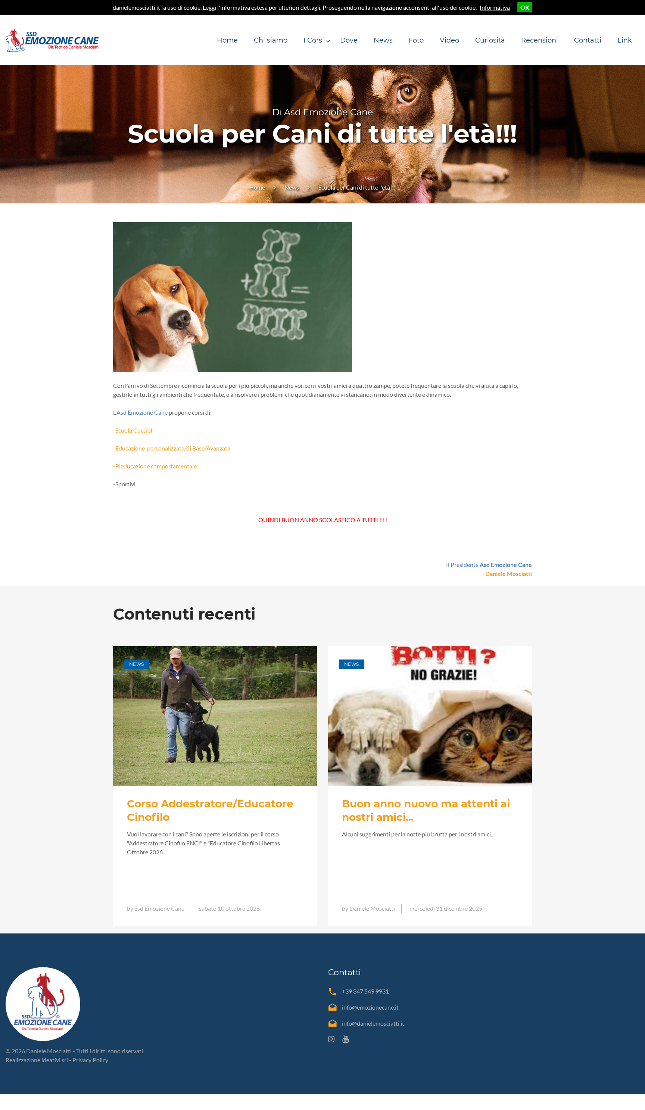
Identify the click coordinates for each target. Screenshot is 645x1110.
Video (449, 40)
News (383, 40)
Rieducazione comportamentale (156, 466)
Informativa (495, 7)
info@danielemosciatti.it (373, 1023)
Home (227, 40)
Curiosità (490, 40)
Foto (416, 40)
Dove (349, 40)
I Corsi (313, 40)
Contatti (587, 40)
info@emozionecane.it (370, 1007)
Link (624, 40)
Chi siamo (270, 40)
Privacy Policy (90, 1059)
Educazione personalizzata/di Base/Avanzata (172, 448)
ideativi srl (54, 1059)
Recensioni (539, 40)
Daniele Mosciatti (508, 573)
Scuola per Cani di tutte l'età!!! (357, 187)
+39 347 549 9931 (365, 991)
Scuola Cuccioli (134, 430)
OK (524, 7)
